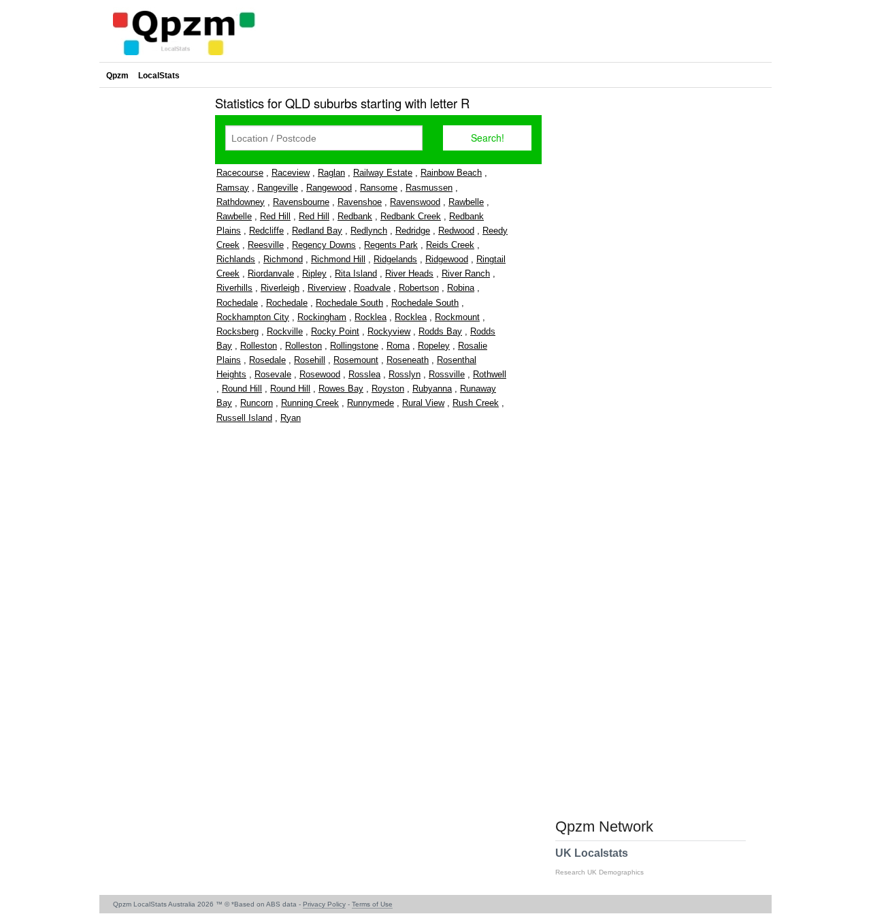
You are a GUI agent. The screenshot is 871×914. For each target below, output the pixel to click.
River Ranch (466, 273)
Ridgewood (446, 259)
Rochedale (237, 303)
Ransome (378, 188)
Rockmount (457, 317)
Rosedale (267, 360)
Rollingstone (354, 346)
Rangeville (277, 188)
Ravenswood (415, 202)
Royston (388, 388)
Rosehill (309, 360)
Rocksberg (237, 331)
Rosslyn (405, 374)
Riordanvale (271, 273)
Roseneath (408, 360)
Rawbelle (466, 202)
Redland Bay (317, 230)
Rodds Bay (440, 331)
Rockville (285, 331)
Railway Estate (382, 173)
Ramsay (232, 188)
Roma (398, 346)
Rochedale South (349, 303)
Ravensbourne (301, 202)
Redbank (355, 216)
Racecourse (239, 173)
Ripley (314, 273)
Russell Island (244, 418)
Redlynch (368, 230)
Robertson (419, 288)
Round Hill (242, 388)
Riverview (327, 288)
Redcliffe (266, 230)
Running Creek (310, 403)
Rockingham (321, 317)
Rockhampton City (252, 317)
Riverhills (234, 288)
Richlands (235, 259)
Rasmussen (429, 188)
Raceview (291, 173)
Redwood (456, 230)
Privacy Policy (324, 904)
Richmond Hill (338, 259)
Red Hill (275, 216)
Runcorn (256, 403)
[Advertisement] (153, 295)
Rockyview (388, 331)
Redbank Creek (410, 216)
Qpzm (117, 75)
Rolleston (258, 346)
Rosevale (272, 374)
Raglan (331, 173)
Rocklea (371, 317)
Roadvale (372, 288)
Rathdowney (240, 202)
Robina (460, 288)
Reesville (266, 245)
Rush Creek (476, 403)
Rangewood (329, 188)
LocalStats (159, 75)
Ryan (290, 418)
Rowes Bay (340, 388)
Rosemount (355, 360)
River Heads (409, 273)
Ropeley (434, 346)
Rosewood (319, 374)
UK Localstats (599, 861)
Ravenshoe (360, 202)
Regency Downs (324, 245)
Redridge (412, 230)
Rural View (423, 403)
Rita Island (356, 273)
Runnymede (370, 403)
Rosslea (364, 374)
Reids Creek (450, 245)
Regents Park (391, 245)
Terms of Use (372, 904)
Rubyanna (432, 388)
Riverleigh (280, 288)
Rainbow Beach (451, 173)
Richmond (283, 259)
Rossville (447, 374)
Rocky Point (335, 331)
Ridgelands (395, 259)
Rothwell (489, 374)
